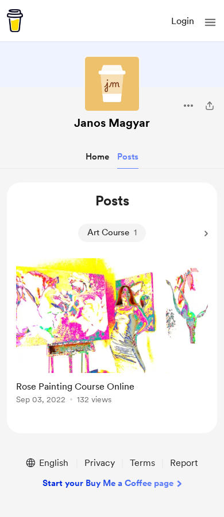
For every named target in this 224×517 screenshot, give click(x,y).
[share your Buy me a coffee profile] (209, 105)
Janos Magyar (112, 123)
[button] (210, 22)
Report (184, 462)
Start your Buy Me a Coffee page (108, 483)
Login (182, 20)
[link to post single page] (112, 333)
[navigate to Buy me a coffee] (15, 20)
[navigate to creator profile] (112, 83)
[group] (112, 337)
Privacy (99, 462)
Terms (142, 462)
